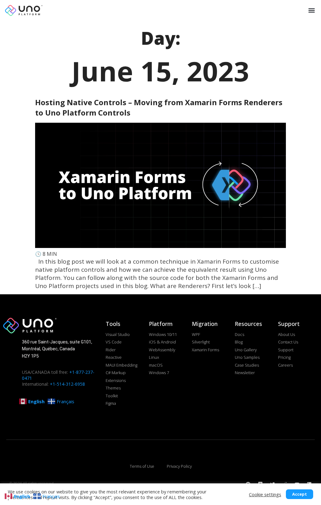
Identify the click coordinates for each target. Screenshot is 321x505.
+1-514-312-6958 (67, 384)
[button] (310, 10)
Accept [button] (299, 494)
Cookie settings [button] (265, 494)
